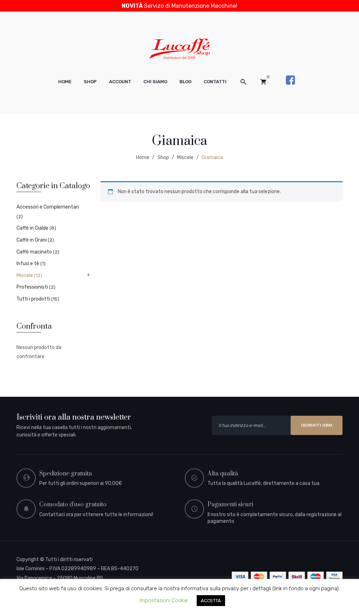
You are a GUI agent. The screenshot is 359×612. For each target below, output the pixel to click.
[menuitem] (65, 82)
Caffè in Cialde (32, 228)
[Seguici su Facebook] (290, 80)
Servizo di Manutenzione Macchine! (179, 5)
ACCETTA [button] (211, 600)
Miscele (185, 157)
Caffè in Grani (31, 240)
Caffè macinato (34, 252)
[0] (263, 82)
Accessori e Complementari (47, 207)
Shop (163, 157)
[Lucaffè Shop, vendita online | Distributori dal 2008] (179, 48)
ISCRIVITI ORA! (316, 425)
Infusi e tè (27, 263)
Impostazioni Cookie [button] (164, 600)
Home (142, 157)
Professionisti (32, 287)
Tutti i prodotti (33, 299)
